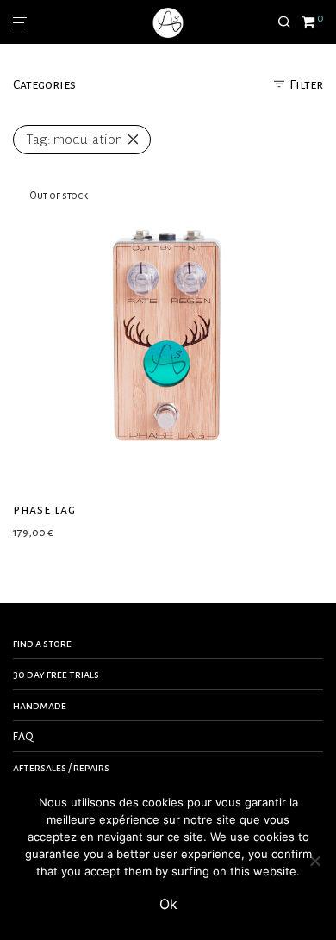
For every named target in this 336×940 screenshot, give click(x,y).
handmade (39, 706)
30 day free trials (56, 675)
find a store (42, 644)
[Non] (314, 860)
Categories (44, 84)
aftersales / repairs (61, 768)
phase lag (44, 509)
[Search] (289, 22)
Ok (168, 903)
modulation (74, 139)
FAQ (23, 737)
